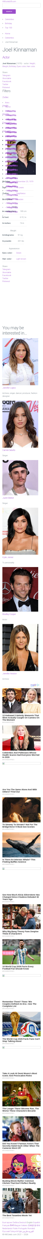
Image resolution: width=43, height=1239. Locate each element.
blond (7, 140)
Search (9, 11)
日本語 (31, 1225)
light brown (9, 170)
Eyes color (21, 66)
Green (18, 253)
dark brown (10, 157)
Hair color (31, 66)
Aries (7, 102)
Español (36, 1222)
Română (31, 1228)
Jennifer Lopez (9, 388)
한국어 (37, 1225)
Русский (6, 1231)
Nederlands (7, 1228)
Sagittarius (20, 193)
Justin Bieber (8, 498)
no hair (8, 174)
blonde (8, 145)
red (6, 178)
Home (7, 33)
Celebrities (9, 19)
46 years (20, 187)
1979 (31, 181)
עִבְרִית (19, 1231)
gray (7, 161)
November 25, (22, 181)
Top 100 (8, 28)
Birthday (8, 23)
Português (22, 1228)
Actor (6, 57)
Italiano (24, 1225)
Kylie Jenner (7, 557)
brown (7, 149)
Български (7, 1222)
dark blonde (10, 153)
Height (32, 63)
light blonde (10, 166)
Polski (15, 1228)
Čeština (16, 1222)
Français (6, 1225)
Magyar (17, 1225)
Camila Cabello (8, 450)
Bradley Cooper (9, 614)
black (7, 136)
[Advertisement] (21, 304)
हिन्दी (12, 1225)
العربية (31, 1231)
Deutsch (22, 1222)
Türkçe (13, 1231)
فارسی (25, 1231)
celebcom (9, 1)
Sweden (19, 199)
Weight (5, 66)
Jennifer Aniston (9, 673)
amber (8, 128)
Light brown (21, 259)
